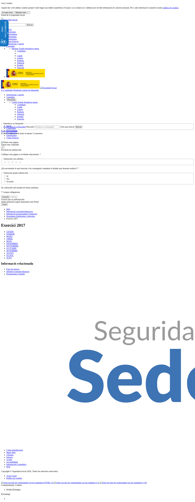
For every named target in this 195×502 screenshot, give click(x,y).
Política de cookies (14, 478)
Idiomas (25, 48)
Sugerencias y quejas (15, 44)
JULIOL (10, 255)
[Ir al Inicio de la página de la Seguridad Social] (9, 20)
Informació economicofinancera (19, 211)
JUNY (9, 258)
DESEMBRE (12, 243)
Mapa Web (11, 452)
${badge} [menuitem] (13, 489)
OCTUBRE (11, 248)
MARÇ (9, 236)
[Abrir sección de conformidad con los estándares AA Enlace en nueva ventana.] (77, 483)
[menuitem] (100, 498)
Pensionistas (11, 37)
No (7, 179)
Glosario (10, 455)
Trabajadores (11, 34)
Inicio (9, 29)
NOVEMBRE (12, 246)
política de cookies (170, 8)
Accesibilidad (12, 462)
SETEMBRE (12, 251)
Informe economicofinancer (17, 271)
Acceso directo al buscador (14, 127)
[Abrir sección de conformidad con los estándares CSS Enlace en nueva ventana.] (123, 483)
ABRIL (9, 239)
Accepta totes (7, 13)
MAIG (9, 241)
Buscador (30, 127)
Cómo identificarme (14, 450)
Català (25, 102)
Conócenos (11, 32)
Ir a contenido (7, 90)
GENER (10, 232)
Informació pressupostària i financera (21, 214)
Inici (8, 209)
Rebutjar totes (21, 13)
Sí (7, 176)
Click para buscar (67, 127)
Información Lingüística (16, 464)
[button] (97, 143)
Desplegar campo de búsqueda (26, 90)
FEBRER (10, 234)
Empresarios (11, 39)
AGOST (10, 253)
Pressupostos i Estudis (15, 274)
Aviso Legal (11, 476)
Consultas (10, 46)
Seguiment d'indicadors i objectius (20, 216)
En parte (10, 181)
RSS (8, 467)
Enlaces (9, 457)
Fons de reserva (13, 269)
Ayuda (9, 460)
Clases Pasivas (12, 41)
